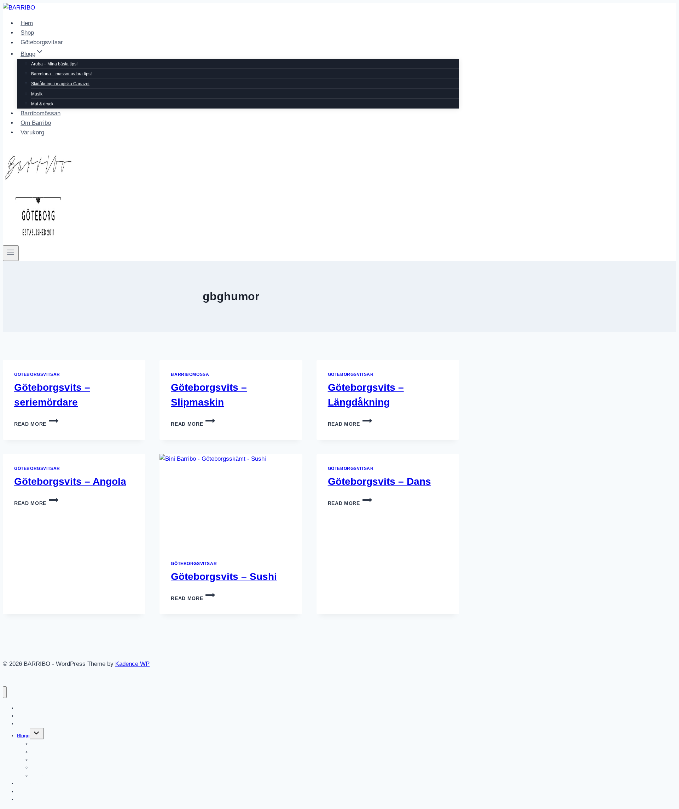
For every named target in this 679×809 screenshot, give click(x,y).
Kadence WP (132, 663)
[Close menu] (5, 692)
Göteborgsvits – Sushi (224, 576)
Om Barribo (36, 123)
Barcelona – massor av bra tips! (61, 73)
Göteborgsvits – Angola (70, 481)
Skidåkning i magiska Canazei (60, 83)
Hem (27, 23)
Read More (36, 424)
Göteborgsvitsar (42, 42)
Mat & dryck (42, 103)
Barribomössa (190, 374)
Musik (36, 94)
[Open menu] (11, 253)
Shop (27, 32)
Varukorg (32, 132)
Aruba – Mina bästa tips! (54, 64)
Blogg (23, 735)
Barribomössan (40, 113)
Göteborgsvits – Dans (379, 481)
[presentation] (230, 501)
